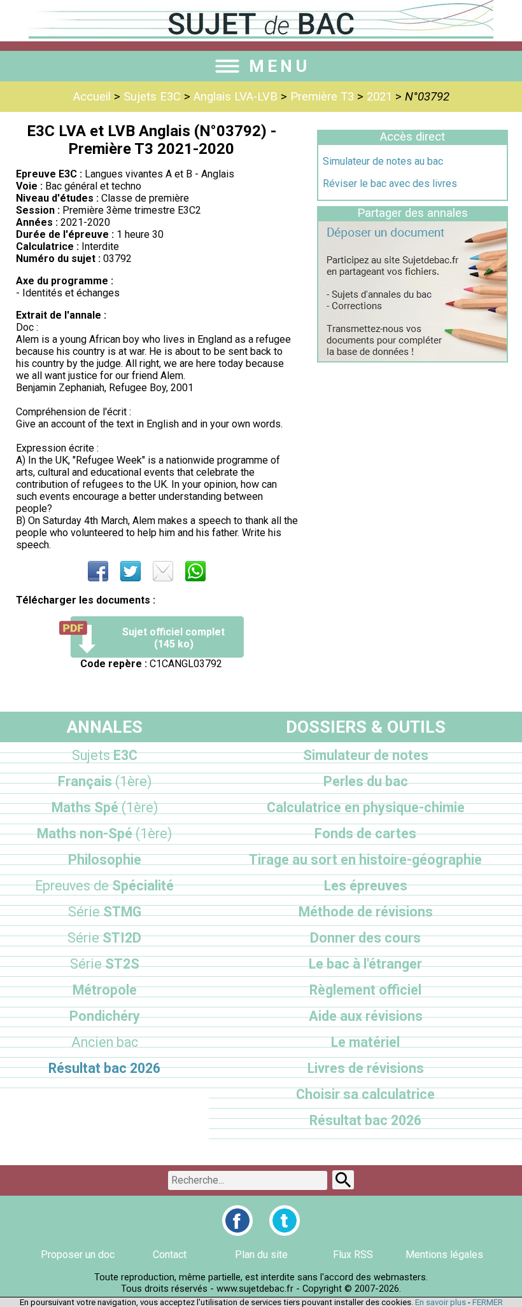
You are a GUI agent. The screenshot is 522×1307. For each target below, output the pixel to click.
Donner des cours (365, 938)
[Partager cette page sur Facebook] (98, 571)
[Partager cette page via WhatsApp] (195, 571)
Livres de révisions (365, 1068)
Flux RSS (353, 1254)
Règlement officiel (365, 990)
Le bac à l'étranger (365, 964)
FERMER (487, 1302)
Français (105, 781)
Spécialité (104, 886)
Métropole (105, 990)
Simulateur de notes (365, 755)
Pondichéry (104, 1016)
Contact (170, 1254)
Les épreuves (365, 886)
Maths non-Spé (104, 833)
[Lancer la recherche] (343, 1179)
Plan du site (261, 1254)
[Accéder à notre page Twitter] (284, 1220)
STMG (104, 912)
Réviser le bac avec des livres (390, 183)
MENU (279, 66)
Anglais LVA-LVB (236, 97)
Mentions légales (444, 1254)
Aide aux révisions (366, 1016)
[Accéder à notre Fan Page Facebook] (237, 1220)
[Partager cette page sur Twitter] (130, 571)
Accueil (92, 97)
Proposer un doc (78, 1254)
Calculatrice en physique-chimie (366, 807)
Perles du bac (365, 781)
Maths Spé (105, 807)
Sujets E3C (152, 97)
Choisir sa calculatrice (365, 1094)
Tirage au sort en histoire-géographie (365, 860)
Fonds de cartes (365, 833)
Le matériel (365, 1042)
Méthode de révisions (366, 912)
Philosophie (104, 860)
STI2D (104, 938)
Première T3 (322, 97)
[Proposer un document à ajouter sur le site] (412, 358)
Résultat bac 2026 (104, 1068)
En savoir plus (440, 1302)
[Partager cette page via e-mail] (163, 571)
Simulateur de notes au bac (383, 161)
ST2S (104, 964)
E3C (105, 755)
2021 (379, 97)
